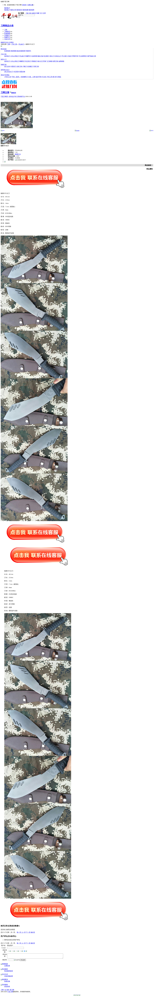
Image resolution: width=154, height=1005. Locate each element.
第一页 (19, 932)
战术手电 (38, 77)
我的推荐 (31, 10)
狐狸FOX (18, 154)
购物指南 (5, 964)
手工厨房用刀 (83, 56)
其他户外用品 (5, 75)
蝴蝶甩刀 (22, 61)
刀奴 (27, 13)
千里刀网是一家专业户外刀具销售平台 (13, 96)
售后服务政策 (8, 971)
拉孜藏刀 (30, 66)
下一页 (28, 932)
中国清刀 (13, 66)
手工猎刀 (64, 56)
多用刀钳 (55, 61)
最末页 (33, 932)
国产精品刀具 (91, 56)
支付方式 (5, 974)
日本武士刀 (57, 56)
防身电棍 (7, 33)
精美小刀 (4, 59)
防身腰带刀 (24, 77)
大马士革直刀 (14, 56)
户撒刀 (25, 66)
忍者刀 (70, 56)
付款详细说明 (8, 976)
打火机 (44, 77)
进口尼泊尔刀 (8, 71)
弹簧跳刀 (34, 61)
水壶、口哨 (31, 77)
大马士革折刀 (14, 61)
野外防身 (4, 49)
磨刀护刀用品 (56, 77)
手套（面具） (16, 77)
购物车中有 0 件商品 (7, 42)
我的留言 (19, 10)
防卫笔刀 (28, 61)
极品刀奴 (40, 56)
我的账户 (7, 8)
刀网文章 (5, 92)
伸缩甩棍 (13, 51)
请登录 (24, 5)
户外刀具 (14, 44)
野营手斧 (75, 56)
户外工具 (49, 77)
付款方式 (7, 39)
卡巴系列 (16, 71)
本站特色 (7, 986)
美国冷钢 (22, 71)
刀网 (5, 29)
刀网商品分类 (7, 25)
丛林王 (34, 13)
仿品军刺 (34, 56)
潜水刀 (52, 56)
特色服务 (5, 984)
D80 (30, 13)
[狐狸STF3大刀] (17, 129)
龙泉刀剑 (19, 66)
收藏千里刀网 (5, 1)
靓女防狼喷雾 (20, 51)
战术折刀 (7, 61)
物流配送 (5, 979)
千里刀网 (10, 991)
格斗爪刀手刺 (42, 61)
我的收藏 (25, 10)
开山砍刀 (21, 44)
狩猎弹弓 (28, 51)
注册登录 (7, 965)
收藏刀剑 (4, 64)
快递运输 (7, 981)
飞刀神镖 (49, 61)
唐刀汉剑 (7, 66)
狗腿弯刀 (7, 37)
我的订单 (13, 10)
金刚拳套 (61, 61)
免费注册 (30, 5)
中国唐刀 (7, 35)
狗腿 (37, 13)
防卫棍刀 (46, 56)
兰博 (44, 13)
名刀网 (7, 990)
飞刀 (41, 13)
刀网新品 (7, 31)
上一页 (23, 932)
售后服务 (5, 969)
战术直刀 (7, 56)
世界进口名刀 (5, 69)
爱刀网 (12, 990)
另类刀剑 (36, 66)
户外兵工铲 (7, 77)
